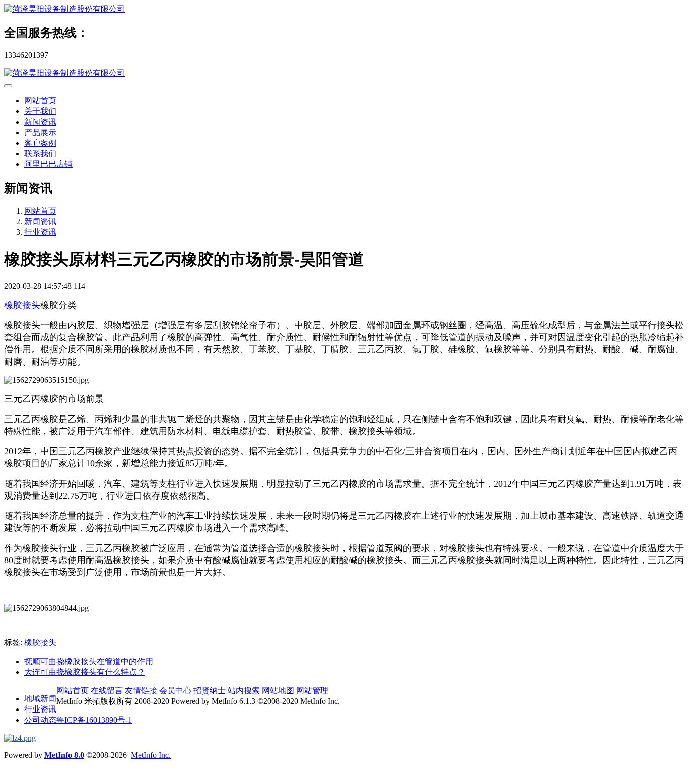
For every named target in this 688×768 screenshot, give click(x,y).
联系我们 (40, 153)
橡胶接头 (22, 305)
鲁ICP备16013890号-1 (94, 720)
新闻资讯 (40, 121)
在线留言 (107, 690)
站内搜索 (244, 690)
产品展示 (40, 132)
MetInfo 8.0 (64, 755)
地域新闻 (40, 698)
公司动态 (40, 720)
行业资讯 (40, 232)
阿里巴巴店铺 (48, 164)
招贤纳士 (209, 690)
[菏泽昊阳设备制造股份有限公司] (344, 9)
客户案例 (40, 143)
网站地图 (278, 690)
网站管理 (312, 690)
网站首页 (40, 100)
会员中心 (175, 690)
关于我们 (40, 111)
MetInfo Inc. (151, 755)
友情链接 (141, 690)
